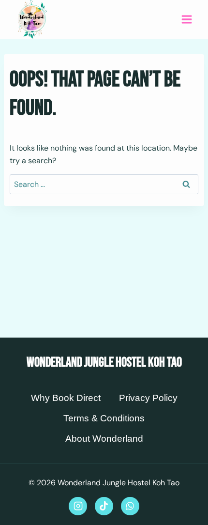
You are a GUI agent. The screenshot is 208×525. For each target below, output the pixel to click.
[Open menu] (186, 19)
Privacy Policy (148, 398)
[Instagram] (78, 506)
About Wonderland (104, 438)
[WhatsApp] (130, 506)
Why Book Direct (66, 398)
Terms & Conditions (104, 418)
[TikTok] (104, 506)
